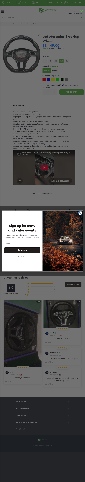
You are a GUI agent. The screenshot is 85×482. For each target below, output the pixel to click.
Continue (22, 250)
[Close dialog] (80, 213)
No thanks (22, 257)
